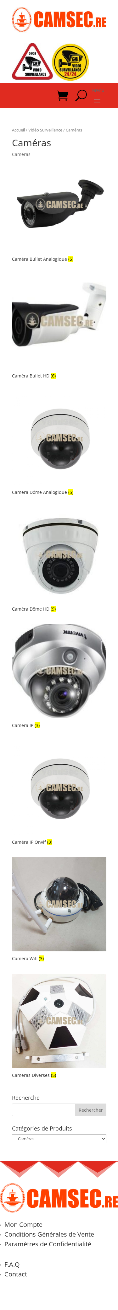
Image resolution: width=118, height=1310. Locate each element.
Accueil (18, 130)
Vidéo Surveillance (45, 130)
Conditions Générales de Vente (49, 1234)
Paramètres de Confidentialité (47, 1244)
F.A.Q (12, 1264)
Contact (15, 1274)
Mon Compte (23, 1224)
